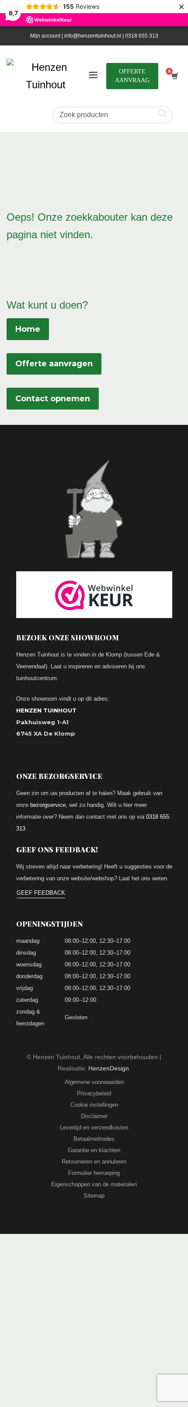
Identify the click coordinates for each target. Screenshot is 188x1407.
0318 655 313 (141, 36)
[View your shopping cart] (174, 76)
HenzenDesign (108, 1068)
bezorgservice (48, 805)
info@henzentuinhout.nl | (94, 36)
